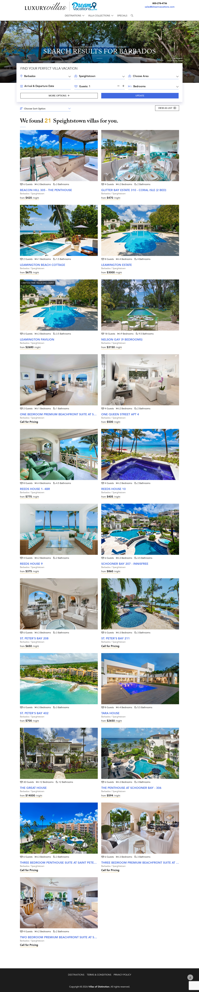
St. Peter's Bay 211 (115, 638)
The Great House (33, 788)
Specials (122, 15)
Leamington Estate (116, 265)
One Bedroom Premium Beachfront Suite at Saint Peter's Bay (69, 414)
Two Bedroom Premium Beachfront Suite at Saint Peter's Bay (70, 937)
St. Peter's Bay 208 (34, 638)
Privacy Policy (122, 974)
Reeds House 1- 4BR (35, 489)
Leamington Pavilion (37, 340)
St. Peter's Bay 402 (34, 713)
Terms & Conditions (99, 974)
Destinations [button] (73, 15)
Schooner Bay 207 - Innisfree (124, 564)
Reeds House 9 (31, 564)
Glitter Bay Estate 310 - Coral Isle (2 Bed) (133, 190)
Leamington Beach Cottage (42, 265)
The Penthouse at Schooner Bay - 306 (131, 788)
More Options (58, 95)
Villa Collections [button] (99, 15)
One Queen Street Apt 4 (120, 414)
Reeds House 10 (113, 489)
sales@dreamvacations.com (160, 6)
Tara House (110, 713)
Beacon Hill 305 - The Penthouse (46, 190)
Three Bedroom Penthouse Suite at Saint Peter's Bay (62, 863)
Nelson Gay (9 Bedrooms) (121, 340)
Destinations (76, 974)
